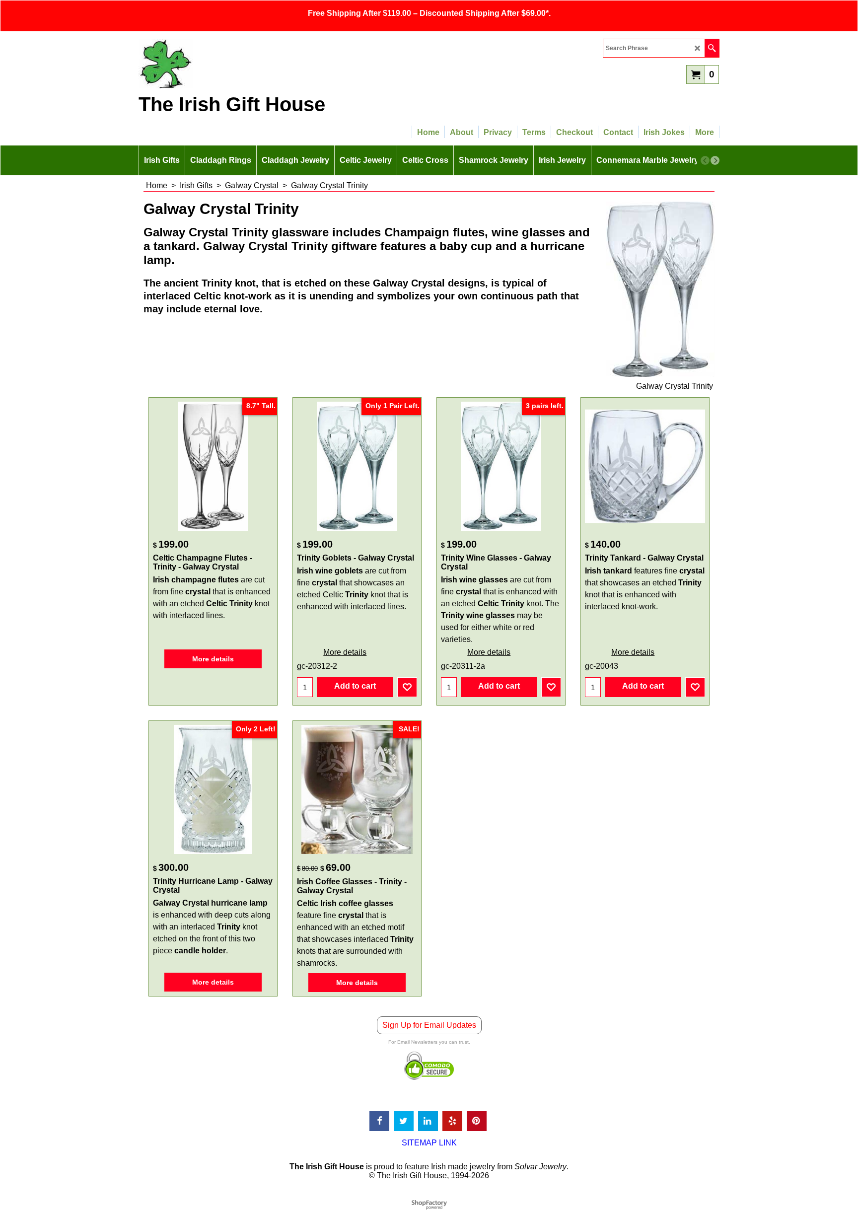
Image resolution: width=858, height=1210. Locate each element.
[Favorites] (407, 687)
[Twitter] (404, 1121)
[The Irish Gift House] (225, 63)
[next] (715, 160)
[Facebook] (379, 1121)
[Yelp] (452, 1121)
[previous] (705, 160)
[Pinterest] (477, 1121)
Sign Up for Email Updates (429, 1025)
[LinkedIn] (428, 1121)
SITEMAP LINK (429, 1143)
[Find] (712, 48)
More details (213, 659)
